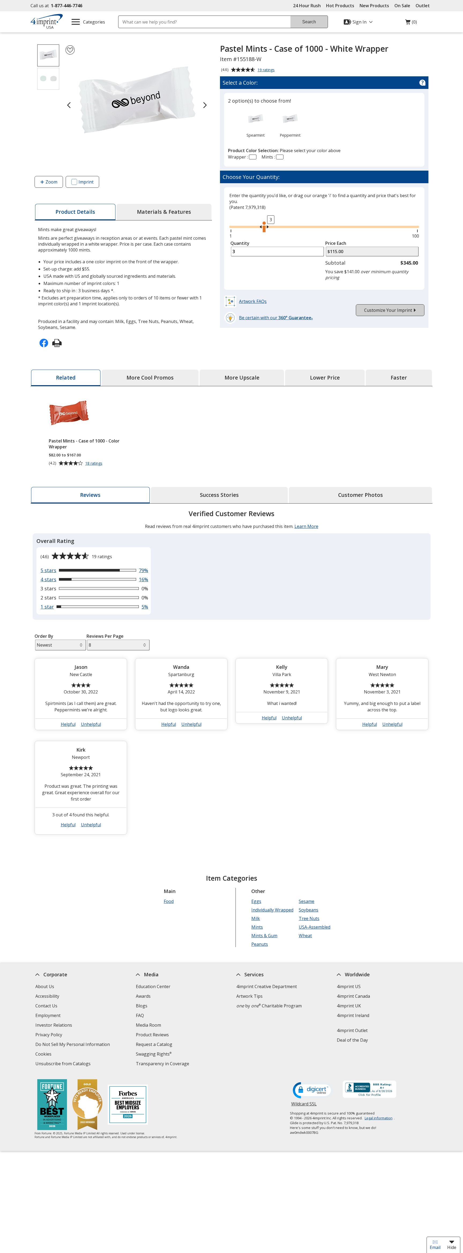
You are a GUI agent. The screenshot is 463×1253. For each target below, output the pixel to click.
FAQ (140, 1015)
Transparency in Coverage (163, 1064)
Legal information (379, 1118)
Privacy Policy (49, 1035)
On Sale (402, 6)
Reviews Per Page (105, 636)
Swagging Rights (153, 1054)
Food (169, 901)
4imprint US (349, 986)
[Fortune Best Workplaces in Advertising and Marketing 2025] (52, 1105)
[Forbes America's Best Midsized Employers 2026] (128, 1105)
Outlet (424, 6)
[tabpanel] (231, 674)
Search (309, 22)
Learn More (306, 526)
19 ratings (266, 70)
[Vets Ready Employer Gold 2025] (87, 1105)
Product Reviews (152, 1035)
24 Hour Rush (307, 6)
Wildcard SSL (304, 1106)
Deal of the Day (352, 1040)
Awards (143, 996)
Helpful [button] (68, 724)
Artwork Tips (249, 996)
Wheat (305, 936)
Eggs (256, 901)
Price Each (335, 243)
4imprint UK (349, 1006)
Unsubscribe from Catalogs (63, 1064)
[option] (255, 124)
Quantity (239, 243)
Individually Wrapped (272, 910)
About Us (44, 986)
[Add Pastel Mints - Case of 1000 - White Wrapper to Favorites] (70, 50)
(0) (411, 23)
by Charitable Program (269, 1006)
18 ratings (94, 463)
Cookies (44, 1054)
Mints (257, 927)
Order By (44, 636)
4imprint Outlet (352, 1030)
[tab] (75, 212)
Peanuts (259, 944)
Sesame (306, 901)
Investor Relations (54, 1025)
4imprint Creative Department (266, 986)
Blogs (141, 1006)
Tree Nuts (309, 918)
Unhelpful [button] (91, 724)
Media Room (148, 1025)
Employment (48, 1015)
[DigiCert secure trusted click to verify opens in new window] (313, 1091)
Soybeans (308, 910)
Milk (255, 918)
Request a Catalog (154, 1044)
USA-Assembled (314, 927)
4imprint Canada (353, 996)
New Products (374, 6)
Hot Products (340, 6)
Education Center (153, 986)
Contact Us (46, 1006)
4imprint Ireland (353, 1015)
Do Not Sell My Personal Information (73, 1045)
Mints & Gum (264, 936)
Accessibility (47, 996)
